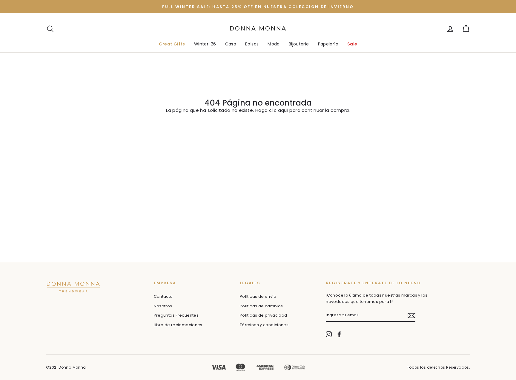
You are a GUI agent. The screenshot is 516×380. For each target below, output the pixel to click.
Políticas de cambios (261, 306)
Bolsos (252, 44)
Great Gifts (172, 44)
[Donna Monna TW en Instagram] (329, 334)
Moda (274, 44)
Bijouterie (299, 44)
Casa (230, 44)
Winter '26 (205, 44)
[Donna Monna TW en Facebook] (339, 334)
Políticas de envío (258, 296)
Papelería (328, 44)
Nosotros (163, 306)
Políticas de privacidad (263, 315)
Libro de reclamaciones (178, 324)
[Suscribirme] (411, 315)
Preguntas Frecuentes (176, 315)
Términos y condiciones (264, 324)
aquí (283, 110)
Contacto (163, 296)
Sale (352, 44)
